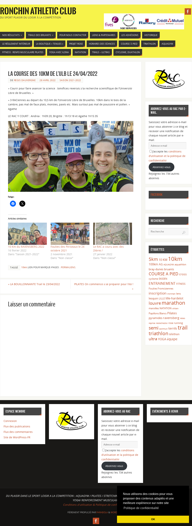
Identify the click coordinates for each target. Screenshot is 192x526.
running (178, 323)
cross (183, 274)
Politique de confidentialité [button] (141, 508)
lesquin (153, 298)
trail (183, 327)
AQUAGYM (169, 264)
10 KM (163, 260)
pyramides (155, 318)
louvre (155, 303)
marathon (173, 302)
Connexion (10, 421)
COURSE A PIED (163, 274)
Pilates (172, 313)
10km (24, 267)
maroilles (154, 308)
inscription (157, 293)
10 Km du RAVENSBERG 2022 (26, 246)
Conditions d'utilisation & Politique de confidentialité (96, 504)
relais (182, 318)
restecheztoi (162, 323)
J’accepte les (167, 156)
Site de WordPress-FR (17, 437)
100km (153, 264)
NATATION (166, 308)
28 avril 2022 (48, 80)
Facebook (157, 194)
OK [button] (153, 519)
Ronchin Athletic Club (38, 11)
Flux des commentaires (18, 432)
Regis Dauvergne (25, 80)
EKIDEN (163, 278)
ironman (171, 293)
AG (161, 264)
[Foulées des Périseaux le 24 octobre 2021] (70, 234)
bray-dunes (156, 269)
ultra (153, 338)
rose (170, 323)
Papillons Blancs (157, 313)
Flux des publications (17, 426)
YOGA (162, 339)
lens (178, 293)
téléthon (174, 334)
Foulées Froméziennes (161, 288)
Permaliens (68, 267)
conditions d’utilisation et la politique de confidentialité (167, 156)
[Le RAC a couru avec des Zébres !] (112, 234)
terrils (172, 328)
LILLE (162, 298)
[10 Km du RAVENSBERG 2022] (27, 234)
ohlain (175, 308)
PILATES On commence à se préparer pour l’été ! (103, 286)
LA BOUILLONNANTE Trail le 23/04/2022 (34, 284)
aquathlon (180, 264)
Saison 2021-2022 (70, 80)
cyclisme (153, 278)
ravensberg (171, 318)
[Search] (184, 232)
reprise (152, 323)
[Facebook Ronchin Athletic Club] (188, 11)
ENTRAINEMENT (162, 283)
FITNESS (180, 283)
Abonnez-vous (161, 167)
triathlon (158, 333)
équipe (172, 339)
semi (153, 328)
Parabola (102, 512)
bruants (169, 269)
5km (153, 259)
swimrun (163, 328)
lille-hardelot (174, 298)
